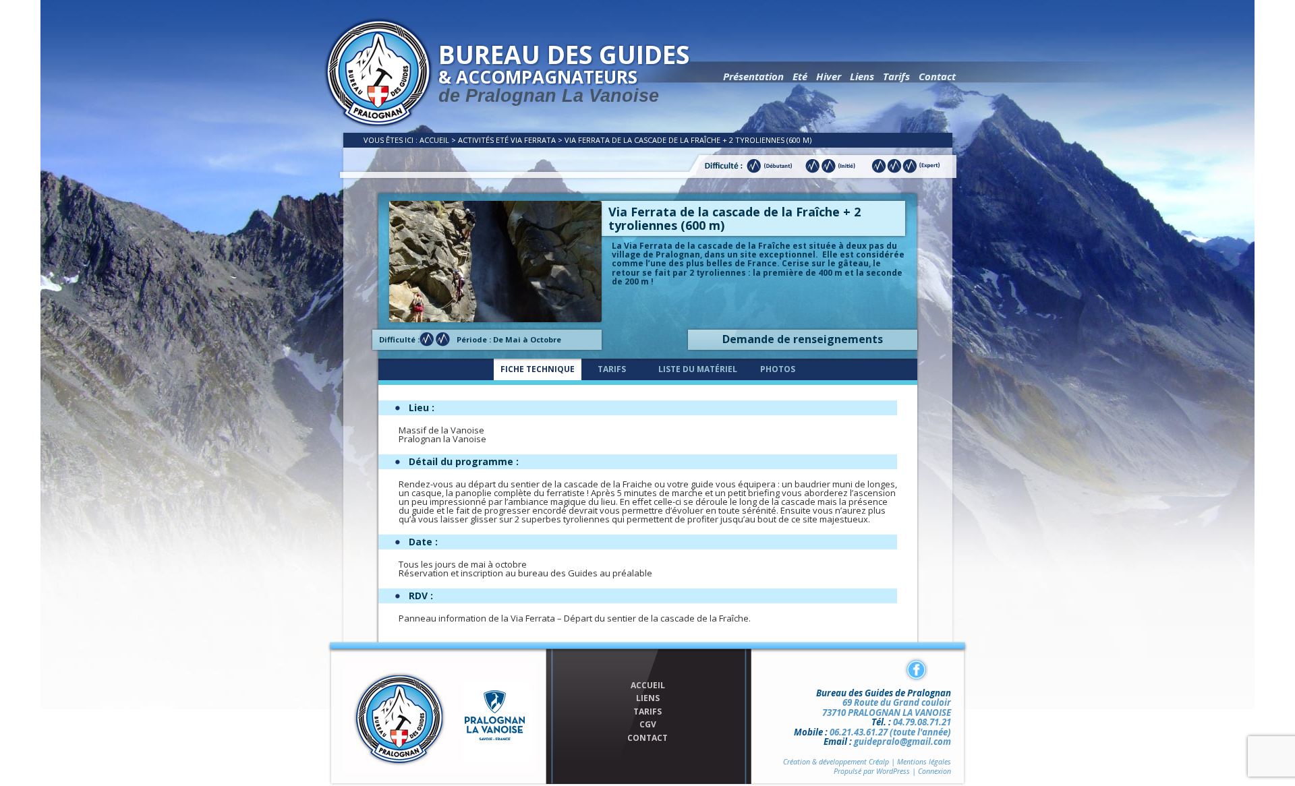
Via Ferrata (533, 140)
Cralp (879, 761)
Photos (777, 369)
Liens (862, 76)
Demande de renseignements (802, 339)
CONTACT (647, 738)
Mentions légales (924, 761)
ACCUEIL (648, 685)
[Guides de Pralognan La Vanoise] (378, 125)
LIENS (648, 698)
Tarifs (896, 76)
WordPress (893, 771)
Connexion (934, 771)
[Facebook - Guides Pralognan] (916, 669)
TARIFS (647, 712)
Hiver (828, 76)
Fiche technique (537, 369)
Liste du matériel (697, 369)
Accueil (434, 140)
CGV (647, 724)
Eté (800, 76)
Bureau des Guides (563, 71)
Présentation (753, 76)
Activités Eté (483, 140)
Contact (937, 76)
